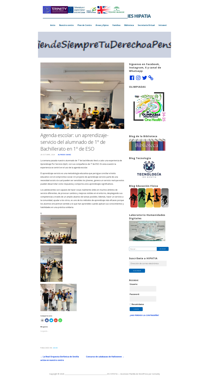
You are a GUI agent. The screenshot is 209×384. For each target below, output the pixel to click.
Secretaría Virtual (146, 25)
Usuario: (134, 284)
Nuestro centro (66, 25)
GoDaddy (156, 374)
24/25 (55, 348)
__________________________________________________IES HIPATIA (97, 16)
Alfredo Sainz (64, 155)
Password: (134, 294)
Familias (116, 25)
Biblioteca (129, 25)
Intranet (163, 25)
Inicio (52, 25)
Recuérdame (138, 304)
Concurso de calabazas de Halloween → (105, 356)
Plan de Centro (85, 25)
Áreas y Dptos (102, 25)
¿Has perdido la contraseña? (144, 315)
